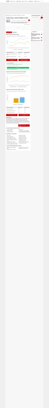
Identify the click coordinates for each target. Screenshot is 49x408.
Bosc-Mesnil (23, 15)
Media (23, 1)
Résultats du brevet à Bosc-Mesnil (24, 147)
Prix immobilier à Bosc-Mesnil (11, 137)
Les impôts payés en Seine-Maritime (24, 131)
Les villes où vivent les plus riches (24, 115)
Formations (34, 31)
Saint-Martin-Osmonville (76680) (23, 130)
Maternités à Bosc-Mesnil (22, 137)
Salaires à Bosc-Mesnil (10, 136)
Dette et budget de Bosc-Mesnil (11, 138)
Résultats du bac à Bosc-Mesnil (11, 149)
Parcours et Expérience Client (36, 40)
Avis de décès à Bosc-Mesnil (11, 141)
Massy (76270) (21, 129)
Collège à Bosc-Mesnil (22, 135)
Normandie (14, 15)
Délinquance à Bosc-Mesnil (23, 138)
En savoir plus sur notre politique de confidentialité (12, 69)
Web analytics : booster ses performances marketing (36, 38)
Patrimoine (9, 15)
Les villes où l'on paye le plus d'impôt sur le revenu (24, 60)
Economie (35, 1)
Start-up (25, 1)
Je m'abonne (17, 67)
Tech (14, 1)
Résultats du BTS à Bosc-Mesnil (23, 148)
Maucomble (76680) (10, 129)
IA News (11, 1)
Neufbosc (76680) (9, 130)
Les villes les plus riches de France (12, 60)
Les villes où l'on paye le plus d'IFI (12, 115)
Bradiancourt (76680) (10, 131)
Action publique (18, 1)
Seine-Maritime (19, 15)
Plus (38, 1)
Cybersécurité (30, 1)
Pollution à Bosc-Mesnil (22, 139)
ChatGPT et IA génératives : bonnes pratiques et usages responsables (36, 34)
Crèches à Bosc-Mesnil (22, 136)
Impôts (12, 15)
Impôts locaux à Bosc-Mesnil (22, 125)
